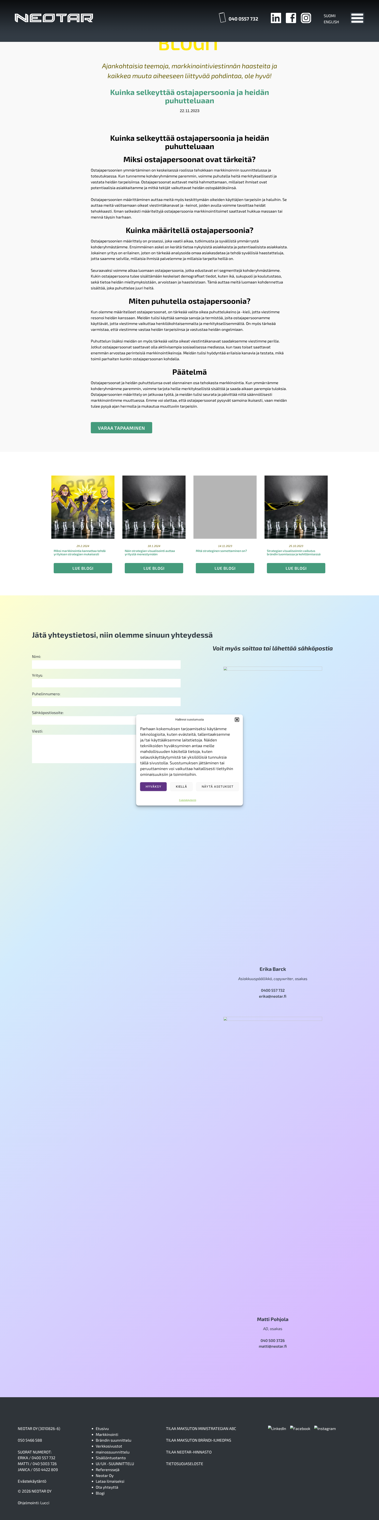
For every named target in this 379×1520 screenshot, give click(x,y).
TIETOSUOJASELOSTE (184, 1463)
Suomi (330, 15)
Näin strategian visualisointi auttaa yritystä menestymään (150, 552)
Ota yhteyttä (107, 1487)
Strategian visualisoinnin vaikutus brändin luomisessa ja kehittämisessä (294, 552)
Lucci (44, 1502)
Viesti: (37, 731)
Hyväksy (153, 786)
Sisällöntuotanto (111, 1457)
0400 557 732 (273, 990)
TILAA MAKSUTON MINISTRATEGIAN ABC (201, 1428)
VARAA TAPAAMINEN (121, 428)
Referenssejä (107, 1469)
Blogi (100, 1493)
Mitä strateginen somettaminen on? (221, 551)
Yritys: (37, 675)
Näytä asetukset (218, 786)
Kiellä (181, 786)
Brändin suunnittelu (113, 1440)
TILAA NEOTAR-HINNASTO (189, 1452)
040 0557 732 (243, 19)
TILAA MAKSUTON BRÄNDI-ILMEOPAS (198, 1440)
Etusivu (102, 1428)
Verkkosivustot (109, 1446)
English (331, 21)
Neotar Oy (105, 1475)
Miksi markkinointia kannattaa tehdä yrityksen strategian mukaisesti (80, 552)
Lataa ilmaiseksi (110, 1481)
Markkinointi (107, 1434)
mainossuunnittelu (112, 1452)
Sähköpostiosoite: (48, 712)
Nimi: (36, 656)
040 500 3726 (273, 1340)
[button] (237, 720)
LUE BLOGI (83, 568)
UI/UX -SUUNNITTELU (115, 1463)
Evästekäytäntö (187, 800)
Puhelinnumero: (46, 693)
